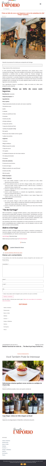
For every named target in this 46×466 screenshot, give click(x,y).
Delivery (5, 324)
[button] (40, 4)
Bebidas (5, 315)
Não (25, 464)
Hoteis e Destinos (7, 307)
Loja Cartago (5, 236)
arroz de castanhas (9, 252)
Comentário (5, 264)
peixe (21, 252)
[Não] (44, 462)
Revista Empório (23, 238)
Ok (21, 464)
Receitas (24, 242)
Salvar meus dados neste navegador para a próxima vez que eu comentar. (20, 293)
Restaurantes (6, 310)
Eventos (5, 318)
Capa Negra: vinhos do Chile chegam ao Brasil (17, 416)
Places (5, 329)
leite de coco (16, 252)
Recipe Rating (5, 259)
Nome (4, 279)
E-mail (4, 284)
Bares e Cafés (7, 313)
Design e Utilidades (8, 321)
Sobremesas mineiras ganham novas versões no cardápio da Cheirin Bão (22, 384)
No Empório (6, 326)
